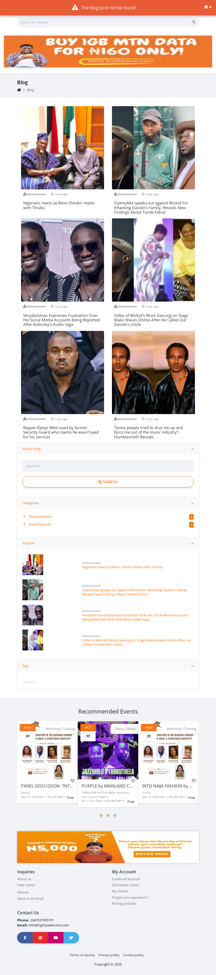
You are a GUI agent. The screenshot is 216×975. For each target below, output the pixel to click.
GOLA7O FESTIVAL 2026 (165, 786)
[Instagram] (40, 937)
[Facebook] (25, 937)
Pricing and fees (124, 903)
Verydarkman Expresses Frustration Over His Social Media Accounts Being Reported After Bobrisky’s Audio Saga (135, 617)
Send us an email (30, 898)
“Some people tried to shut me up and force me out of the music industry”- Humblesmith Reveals (148, 430)
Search (110, 481)
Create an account (126, 878)
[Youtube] (56, 937)
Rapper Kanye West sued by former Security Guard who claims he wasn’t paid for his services (61, 430)
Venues (23, 892)
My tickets (120, 891)
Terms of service (82, 955)
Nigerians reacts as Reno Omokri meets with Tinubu (122, 567)
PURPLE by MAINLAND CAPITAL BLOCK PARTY (65, 786)
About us (24, 878)
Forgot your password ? (130, 897)
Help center (26, 885)
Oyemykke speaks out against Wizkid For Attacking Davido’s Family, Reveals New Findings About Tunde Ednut (135, 592)
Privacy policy (109, 955)
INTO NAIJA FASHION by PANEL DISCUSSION (124, 786)
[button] (101, 815)
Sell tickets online (125, 885)
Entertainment (40, 516)
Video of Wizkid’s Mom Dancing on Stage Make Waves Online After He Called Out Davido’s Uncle (136, 642)
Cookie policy (133, 955)
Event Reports (39, 524)
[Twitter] (71, 937)
